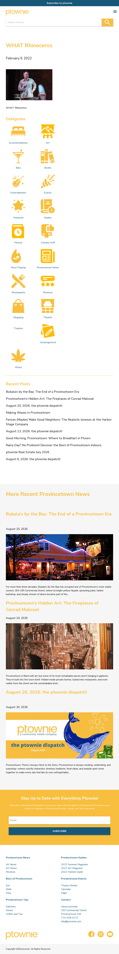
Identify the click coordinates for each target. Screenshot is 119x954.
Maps (64, 893)
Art (48, 143)
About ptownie (69, 906)
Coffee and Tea (14, 914)
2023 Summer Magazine (74, 864)
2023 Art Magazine (72, 868)
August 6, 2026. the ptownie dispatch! (33, 459)
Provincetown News (48, 267)
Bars (18, 167)
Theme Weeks (69, 885)
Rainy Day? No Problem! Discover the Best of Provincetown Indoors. (54, 445)
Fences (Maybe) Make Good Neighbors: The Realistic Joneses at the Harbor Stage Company (59, 422)
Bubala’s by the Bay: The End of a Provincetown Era (42, 392)
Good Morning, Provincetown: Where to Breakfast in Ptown (48, 438)
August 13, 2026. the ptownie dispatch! (34, 431)
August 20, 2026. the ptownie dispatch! (34, 406)
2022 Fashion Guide (72, 872)
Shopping (18, 317)
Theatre (47, 317)
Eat (8, 885)
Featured (18, 217)
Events (48, 192)
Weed (18, 367)
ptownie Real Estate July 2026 (27, 452)
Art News (11, 868)
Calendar (66, 889)
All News (11, 864)
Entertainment (18, 192)
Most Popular (18, 267)
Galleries (11, 906)
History (18, 242)
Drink (8, 889)
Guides (47, 217)
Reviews (48, 292)
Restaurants (18, 292)
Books (47, 167)
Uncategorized (48, 342)
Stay (8, 893)
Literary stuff (48, 242)
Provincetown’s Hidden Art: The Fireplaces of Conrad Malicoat (50, 399)
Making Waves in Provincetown (28, 413)
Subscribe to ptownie (59, 3)
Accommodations (18, 143)
